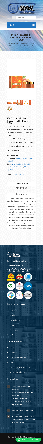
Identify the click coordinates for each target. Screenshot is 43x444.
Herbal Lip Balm (17, 164)
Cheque (12, 315)
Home (10, 43)
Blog (11, 362)
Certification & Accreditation (20, 367)
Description (22, 184)
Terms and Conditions (17, 372)
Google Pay (14, 330)
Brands (12, 348)
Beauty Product (18, 43)
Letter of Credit (15, 320)
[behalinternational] (21, 9)
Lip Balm (27, 167)
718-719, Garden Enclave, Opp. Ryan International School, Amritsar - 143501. (24, 419)
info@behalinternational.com (22, 410)
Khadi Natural (30, 43)
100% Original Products (18, 357)
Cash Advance (15, 310)
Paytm (12, 335)
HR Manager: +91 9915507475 (22, 398)
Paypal (12, 325)
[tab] (21, 184)
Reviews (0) (21, 188)
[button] (28, 440)
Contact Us (13, 353)
